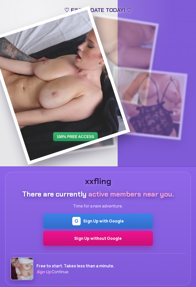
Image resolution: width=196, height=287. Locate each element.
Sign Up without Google (98, 238)
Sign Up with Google (99, 221)
